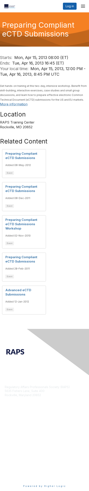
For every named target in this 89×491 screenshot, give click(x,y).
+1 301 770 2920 (16, 405)
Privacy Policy (14, 475)
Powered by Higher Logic (44, 486)
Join (8, 432)
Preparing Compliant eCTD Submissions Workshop (21, 224)
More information (14, 104)
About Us (11, 467)
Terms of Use (14, 471)
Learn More (12, 440)
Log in (70, 6)
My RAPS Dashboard (19, 436)
